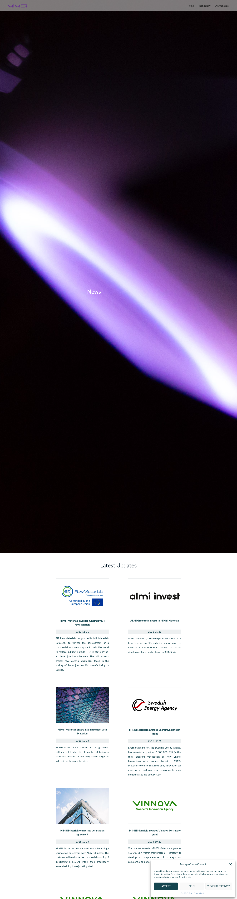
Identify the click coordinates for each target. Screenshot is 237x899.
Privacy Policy (199, 893)
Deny (191, 886)
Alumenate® (222, 5)
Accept (166, 886)
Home (191, 5)
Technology (205, 5)
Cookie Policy (186, 893)
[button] (230, 864)
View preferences (218, 886)
